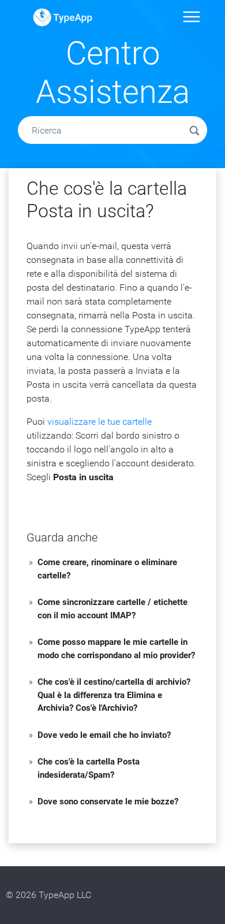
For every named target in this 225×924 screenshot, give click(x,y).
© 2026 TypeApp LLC (48, 894)
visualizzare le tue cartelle (99, 421)
